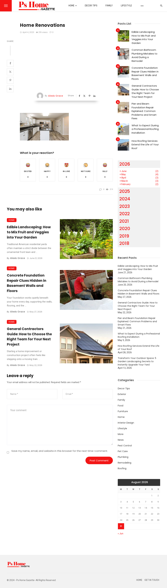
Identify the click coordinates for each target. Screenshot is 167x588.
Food (120, 405)
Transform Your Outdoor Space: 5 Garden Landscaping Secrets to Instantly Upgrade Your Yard (137, 361)
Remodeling (124, 462)
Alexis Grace (55, 95)
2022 (124, 213)
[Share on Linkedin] (10, 88)
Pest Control (125, 445)
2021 (124, 221)
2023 (124, 206)
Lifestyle (126, 5)
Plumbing (123, 457)
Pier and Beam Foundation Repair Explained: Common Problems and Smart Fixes (144, 111)
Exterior (122, 394)
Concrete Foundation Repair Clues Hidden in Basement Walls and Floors (26, 283)
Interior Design (126, 422)
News (121, 439)
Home (71, 5)
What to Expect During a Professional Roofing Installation (145, 129)
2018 (124, 243)
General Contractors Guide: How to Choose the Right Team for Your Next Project (29, 336)
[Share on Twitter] (10, 71)
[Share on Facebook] (10, 63)
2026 (124, 164)
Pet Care (123, 451)
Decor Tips (91, 5)
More (120, 434)
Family (109, 5)
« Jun (120, 533)
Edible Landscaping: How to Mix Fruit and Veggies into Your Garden (29, 232)
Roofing (122, 468)
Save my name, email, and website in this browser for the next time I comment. (59, 451)
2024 (124, 199)
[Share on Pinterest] (10, 80)
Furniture (123, 411)
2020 (124, 228)
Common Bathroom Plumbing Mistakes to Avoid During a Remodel (144, 55)
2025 (124, 191)
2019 (124, 236)
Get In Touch (151, 580)
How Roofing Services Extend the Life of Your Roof (145, 144)
